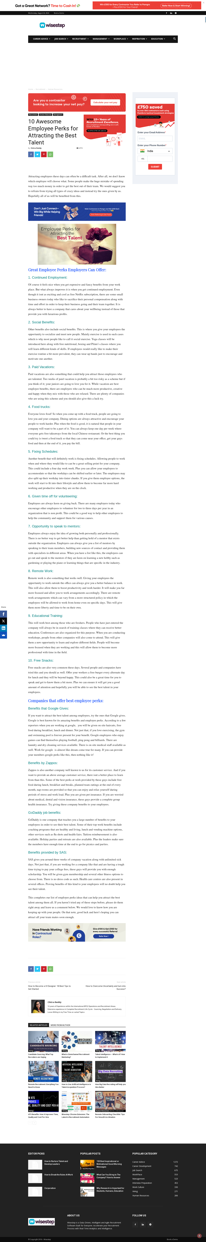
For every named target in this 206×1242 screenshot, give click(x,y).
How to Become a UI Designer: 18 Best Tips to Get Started (49, 987)
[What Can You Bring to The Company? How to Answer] (87, 1178)
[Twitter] (37, 154)
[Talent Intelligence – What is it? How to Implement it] (110, 1041)
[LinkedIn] (3, 628)
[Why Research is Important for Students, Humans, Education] (87, 1192)
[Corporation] (35, 1192)
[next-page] (34, 1122)
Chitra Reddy (36, 148)
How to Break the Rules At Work (58, 1175)
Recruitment (79, 38)
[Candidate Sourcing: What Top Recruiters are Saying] (43, 1041)
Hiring (31, 1051)
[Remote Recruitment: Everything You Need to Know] (43, 1071)
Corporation (50, 1188)
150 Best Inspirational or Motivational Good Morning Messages (109, 1164)
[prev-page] (30, 1122)
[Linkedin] (171, 13)
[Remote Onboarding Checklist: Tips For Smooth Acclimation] (110, 1101)
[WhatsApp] (50, 154)
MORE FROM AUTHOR (60, 1025)
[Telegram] (176, 13)
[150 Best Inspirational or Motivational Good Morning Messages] (87, 1165)
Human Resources (45, 115)
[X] (3, 621)
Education (157, 38)
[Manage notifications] (199, 1236)
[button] (174, 39)
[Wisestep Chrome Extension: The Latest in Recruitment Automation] (77, 1101)
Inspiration (138, 38)
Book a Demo (59, 13)
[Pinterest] (44, 154)
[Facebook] (166, 13)
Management (100, 38)
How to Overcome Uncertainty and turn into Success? (106, 987)
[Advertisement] (127, 25)
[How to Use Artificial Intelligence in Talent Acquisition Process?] (77, 1071)
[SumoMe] (3, 635)
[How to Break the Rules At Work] (35, 1178)
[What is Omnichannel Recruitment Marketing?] (77, 1041)
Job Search (60, 38)
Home (30, 89)
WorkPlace (120, 38)
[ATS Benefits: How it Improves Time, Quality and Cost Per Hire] (43, 1101)
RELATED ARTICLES (38, 1025)
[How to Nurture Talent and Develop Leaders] (35, 1165)
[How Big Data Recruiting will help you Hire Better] (110, 1071)
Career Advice (40, 38)
